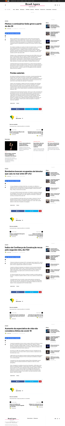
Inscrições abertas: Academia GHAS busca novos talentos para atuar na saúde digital (55, 26)
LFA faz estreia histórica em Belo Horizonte (54, 41)
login (18, 126)
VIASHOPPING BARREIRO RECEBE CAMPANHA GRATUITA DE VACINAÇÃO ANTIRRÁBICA (55, 34)
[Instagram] (57, 5)
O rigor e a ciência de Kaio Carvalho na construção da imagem (55, 47)
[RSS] (59, 5)
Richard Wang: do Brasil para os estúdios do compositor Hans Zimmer (10, 155)
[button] (5, 5)
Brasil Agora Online (12, 421)
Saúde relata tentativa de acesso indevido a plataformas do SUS (25, 144)
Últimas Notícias (30, 418)
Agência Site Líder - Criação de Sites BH (11, 422)
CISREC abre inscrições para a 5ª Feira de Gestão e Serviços (54, 53)
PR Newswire (36, 418)
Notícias (17, 103)
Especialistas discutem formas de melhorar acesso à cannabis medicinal (38, 145)
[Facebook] (55, 5)
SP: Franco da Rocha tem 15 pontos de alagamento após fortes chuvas (53, 144)
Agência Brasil (12, 103)
